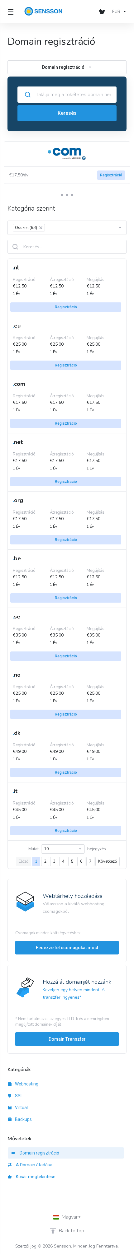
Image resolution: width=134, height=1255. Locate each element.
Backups (23, 1119)
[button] (62, 195)
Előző (23, 861)
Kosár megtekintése (34, 1176)
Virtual (21, 1107)
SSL (18, 1095)
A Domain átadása (33, 1164)
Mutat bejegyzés (67, 849)
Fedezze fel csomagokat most (67, 947)
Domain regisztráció (38, 1152)
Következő (107, 861)
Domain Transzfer (67, 1039)
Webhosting (26, 1083)
